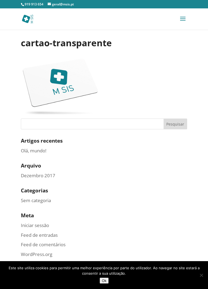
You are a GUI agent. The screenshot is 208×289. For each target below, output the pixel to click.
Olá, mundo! (33, 150)
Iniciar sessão (35, 225)
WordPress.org (36, 254)
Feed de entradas (39, 235)
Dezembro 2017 (38, 175)
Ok (104, 280)
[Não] (201, 275)
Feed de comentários (43, 244)
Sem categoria (36, 200)
